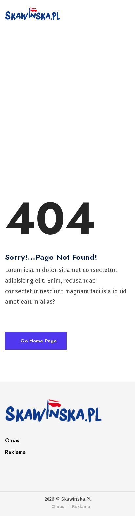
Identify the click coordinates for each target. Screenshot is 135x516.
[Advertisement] (67, 105)
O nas (12, 440)
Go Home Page (38, 340)
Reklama (15, 452)
